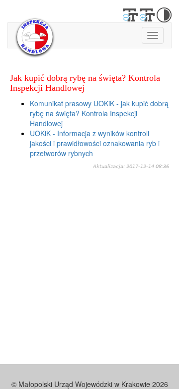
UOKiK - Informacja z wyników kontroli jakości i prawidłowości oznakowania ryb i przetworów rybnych (95, 143)
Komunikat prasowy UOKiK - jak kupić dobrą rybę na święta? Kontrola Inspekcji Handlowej (99, 113)
